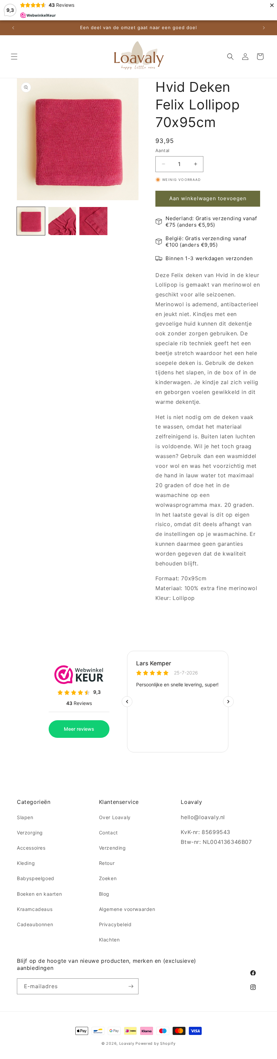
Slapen (25, 817)
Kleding (26, 863)
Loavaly (126, 1043)
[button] (14, 56)
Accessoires (31, 848)
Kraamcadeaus (34, 909)
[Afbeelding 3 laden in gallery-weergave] (93, 221)
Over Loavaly (115, 817)
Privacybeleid (115, 924)
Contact (108, 832)
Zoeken (108, 878)
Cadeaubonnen (35, 924)
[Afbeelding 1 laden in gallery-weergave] (31, 221)
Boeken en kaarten (39, 894)
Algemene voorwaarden (127, 909)
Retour (107, 863)
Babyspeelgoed (35, 878)
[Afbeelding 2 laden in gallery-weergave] (62, 221)
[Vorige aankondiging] (13, 27)
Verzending (112, 848)
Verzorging (30, 832)
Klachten (109, 939)
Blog (104, 894)
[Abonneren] (130, 986)
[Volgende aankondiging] (263, 27)
